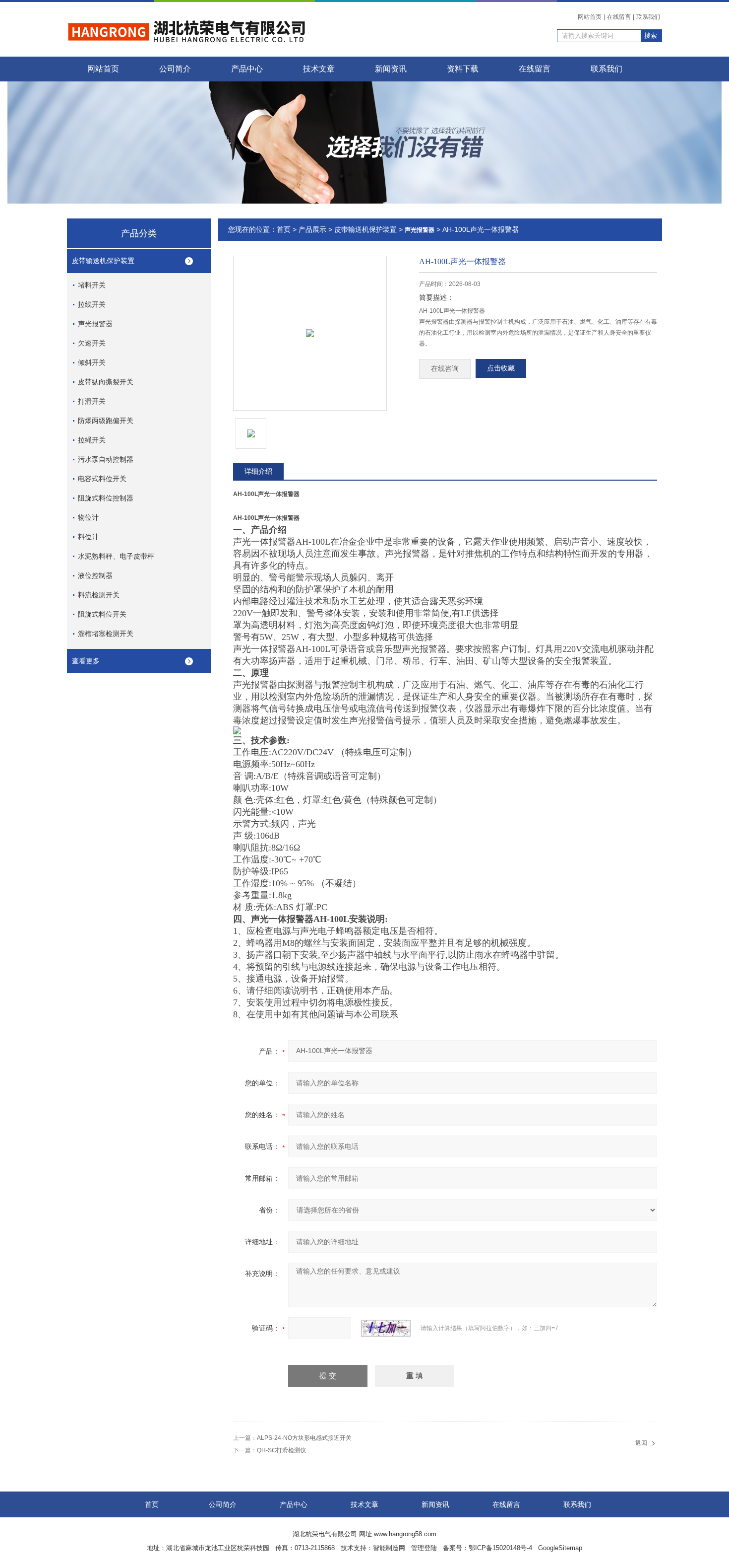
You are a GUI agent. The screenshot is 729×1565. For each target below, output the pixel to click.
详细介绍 (258, 471)
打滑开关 (92, 401)
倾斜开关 (92, 362)
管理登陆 (424, 1548)
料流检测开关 (99, 595)
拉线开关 (92, 304)
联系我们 (648, 16)
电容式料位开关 (102, 479)
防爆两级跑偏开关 (105, 421)
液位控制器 (95, 575)
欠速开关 (92, 343)
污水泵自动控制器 (105, 459)
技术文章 (319, 69)
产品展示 (312, 229)
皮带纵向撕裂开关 (105, 382)
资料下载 (463, 69)
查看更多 (86, 661)
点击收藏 (501, 368)
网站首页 (590, 16)
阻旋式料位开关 (102, 614)
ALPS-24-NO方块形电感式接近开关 (304, 1437)
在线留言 (619, 16)
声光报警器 (95, 324)
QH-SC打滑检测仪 (281, 1450)
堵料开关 (92, 285)
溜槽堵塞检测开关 (105, 634)
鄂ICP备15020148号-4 (500, 1548)
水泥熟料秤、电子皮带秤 (116, 556)
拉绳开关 (92, 440)
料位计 (88, 537)
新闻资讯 (391, 69)
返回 (641, 1442)
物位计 (88, 517)
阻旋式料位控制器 (105, 498)
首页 (284, 229)
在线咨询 (445, 368)
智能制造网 (389, 1548)
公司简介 (175, 69)
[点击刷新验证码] (386, 1328)
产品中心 (247, 69)
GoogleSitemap (560, 1548)
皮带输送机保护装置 (103, 261)
